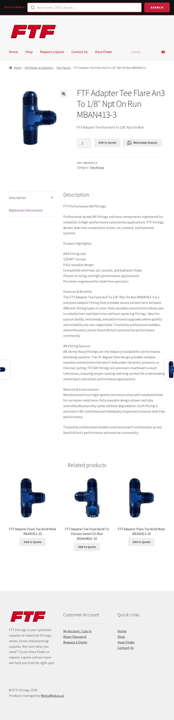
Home (13, 52)
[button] (63, 93)
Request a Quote (52, 52)
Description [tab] (17, 198)
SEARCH (157, 7)
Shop (29, 52)
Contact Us (80, 52)
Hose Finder (103, 52)
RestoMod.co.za (52, 695)
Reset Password (74, 636)
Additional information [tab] (26, 210)
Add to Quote (107, 142)
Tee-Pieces (63, 68)
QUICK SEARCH (14, 7)
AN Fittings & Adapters (39, 68)
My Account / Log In (77, 631)
